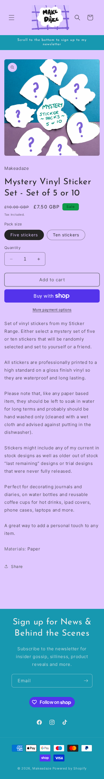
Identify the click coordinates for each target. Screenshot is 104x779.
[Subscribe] (85, 680)
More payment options (52, 309)
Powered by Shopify (70, 768)
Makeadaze (41, 768)
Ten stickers (66, 234)
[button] (11, 17)
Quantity (12, 247)
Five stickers (24, 234)
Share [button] (17, 566)
